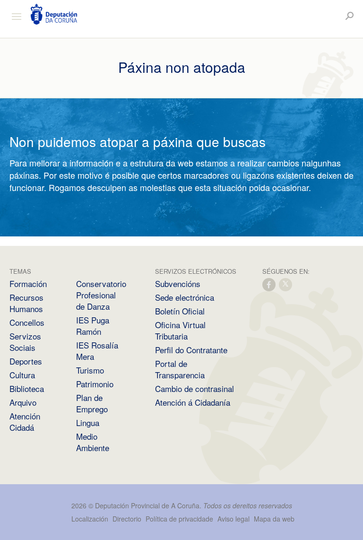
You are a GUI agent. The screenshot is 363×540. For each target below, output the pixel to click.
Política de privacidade (180, 518)
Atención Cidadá (24, 421)
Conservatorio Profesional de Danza (101, 295)
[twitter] (286, 284)
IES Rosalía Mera (97, 350)
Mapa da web (274, 518)
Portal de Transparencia (180, 369)
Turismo (90, 370)
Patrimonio (94, 384)
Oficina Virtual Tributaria (180, 330)
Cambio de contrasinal (194, 388)
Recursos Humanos (26, 302)
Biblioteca (26, 388)
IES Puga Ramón (92, 325)
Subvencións (177, 283)
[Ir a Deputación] (54, 14)
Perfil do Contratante (191, 350)
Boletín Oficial (180, 311)
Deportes (25, 361)
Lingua (87, 422)
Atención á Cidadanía (192, 402)
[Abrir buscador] (350, 16)
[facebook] (269, 284)
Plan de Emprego (92, 403)
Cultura (22, 375)
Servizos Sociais (25, 341)
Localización (89, 518)
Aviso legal (233, 518)
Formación (28, 283)
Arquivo (22, 402)
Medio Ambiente (92, 441)
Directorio (126, 518)
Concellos (26, 322)
